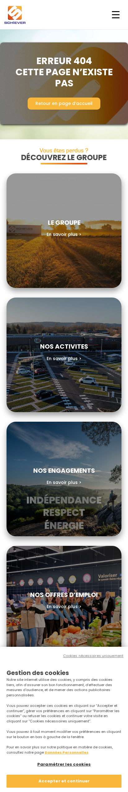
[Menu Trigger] (115, 14)
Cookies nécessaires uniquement (93, 655)
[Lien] (64, 230)
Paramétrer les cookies (64, 764)
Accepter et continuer (64, 781)
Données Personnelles (67, 752)
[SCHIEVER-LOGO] (14, 15)
